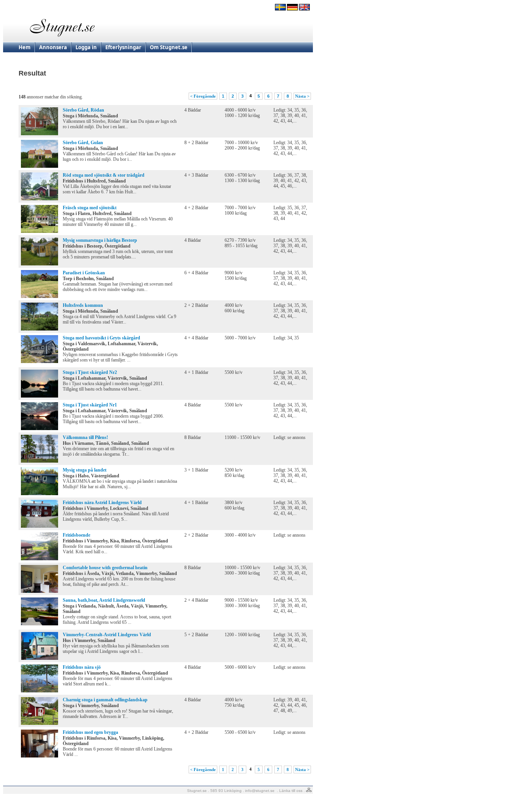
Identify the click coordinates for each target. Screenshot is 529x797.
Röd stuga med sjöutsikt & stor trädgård (103, 175)
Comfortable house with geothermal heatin (105, 567)
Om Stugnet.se (168, 47)
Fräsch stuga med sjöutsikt (90, 207)
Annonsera (53, 47)
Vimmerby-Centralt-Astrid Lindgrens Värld (107, 634)
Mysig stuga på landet (84, 470)
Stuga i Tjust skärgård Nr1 (90, 405)
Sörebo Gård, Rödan (83, 110)
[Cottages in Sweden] (304, 9)
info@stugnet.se (260, 790)
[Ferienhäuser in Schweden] (292, 9)
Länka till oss (290, 790)
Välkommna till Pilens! (85, 437)
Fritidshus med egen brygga (90, 732)
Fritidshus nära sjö (82, 667)
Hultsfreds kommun (83, 305)
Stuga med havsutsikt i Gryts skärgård (101, 338)
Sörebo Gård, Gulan (83, 142)
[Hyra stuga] (280, 9)
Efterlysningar (123, 47)
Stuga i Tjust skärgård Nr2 (90, 372)
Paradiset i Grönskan (84, 272)
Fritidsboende (76, 535)
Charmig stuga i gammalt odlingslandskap (105, 699)
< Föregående (203, 96)
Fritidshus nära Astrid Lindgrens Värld (102, 502)
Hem (25, 47)
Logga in (86, 47)
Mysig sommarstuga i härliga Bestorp (100, 240)
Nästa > (302, 96)
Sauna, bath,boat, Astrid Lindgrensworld (104, 600)
